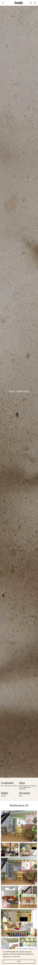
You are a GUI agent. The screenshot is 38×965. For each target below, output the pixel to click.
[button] (3, 3)
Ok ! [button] (19, 961)
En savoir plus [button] (15, 956)
